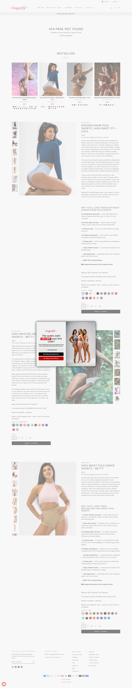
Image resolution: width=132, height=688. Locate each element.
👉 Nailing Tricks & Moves (51, 358)
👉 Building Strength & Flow (51, 354)
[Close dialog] (94, 323)
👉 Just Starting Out (51, 350)
